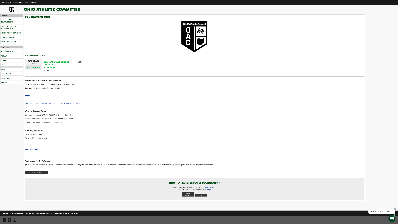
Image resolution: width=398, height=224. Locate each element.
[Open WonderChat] (391, 218)
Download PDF (36, 173)
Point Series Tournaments (7, 20)
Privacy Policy (62, 214)
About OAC (5, 78)
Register (33, 2)
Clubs (3, 60)
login (209, 189)
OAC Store (29, 214)
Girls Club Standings (9, 42)
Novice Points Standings (11, 33)
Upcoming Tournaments (13, 2)
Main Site (5, 82)
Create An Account (188, 194)
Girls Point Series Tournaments (8, 27)
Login (26, 2)
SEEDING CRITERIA (32, 149)
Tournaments (7, 51)
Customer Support (44, 214)
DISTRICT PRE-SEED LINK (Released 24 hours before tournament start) (52, 103)
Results (4, 56)
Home (5, 214)
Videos (3, 69)
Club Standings (7, 37)
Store (3, 64)
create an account (211, 187)
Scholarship (6, 73)
